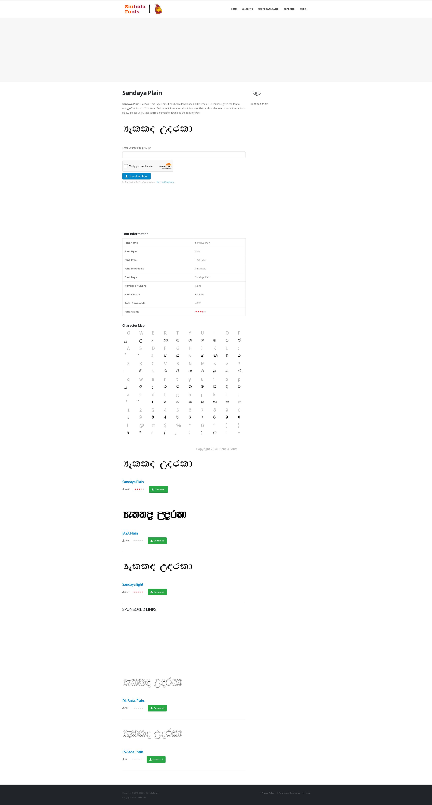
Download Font (138, 176)
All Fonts (247, 9)
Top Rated (289, 9)
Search (303, 9)
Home (234, 9)
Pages (307, 793)
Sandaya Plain (133, 481)
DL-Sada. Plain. (133, 700)
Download (159, 489)
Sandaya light (132, 584)
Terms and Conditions (165, 182)
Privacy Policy (268, 793)
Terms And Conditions (289, 793)
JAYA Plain (130, 533)
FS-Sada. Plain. (133, 752)
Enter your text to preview (136, 147)
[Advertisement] (216, 49)
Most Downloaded (268, 9)
